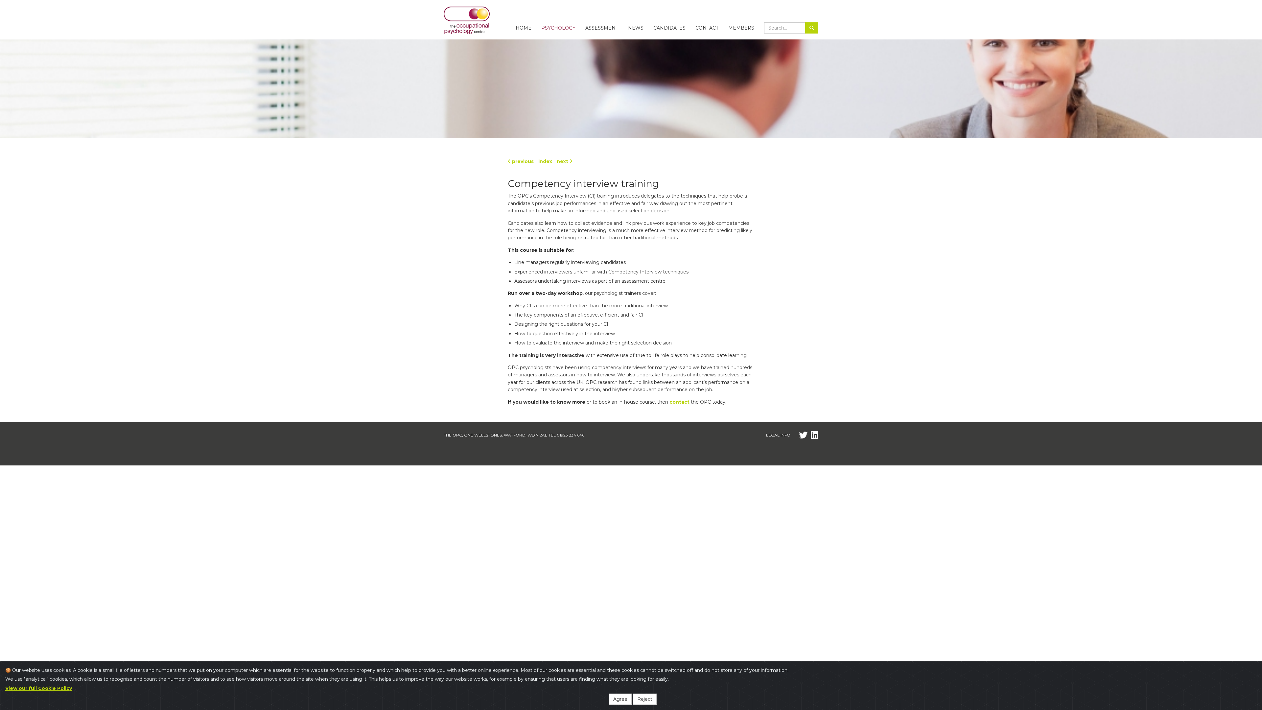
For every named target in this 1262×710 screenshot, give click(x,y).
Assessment (601, 28)
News (635, 28)
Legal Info (778, 435)
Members (741, 28)
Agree (620, 699)
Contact (706, 28)
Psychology (558, 28)
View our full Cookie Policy (38, 688)
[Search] (811, 28)
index (545, 161)
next (563, 161)
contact (679, 402)
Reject (644, 699)
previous (522, 161)
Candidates (669, 28)
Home (523, 28)
